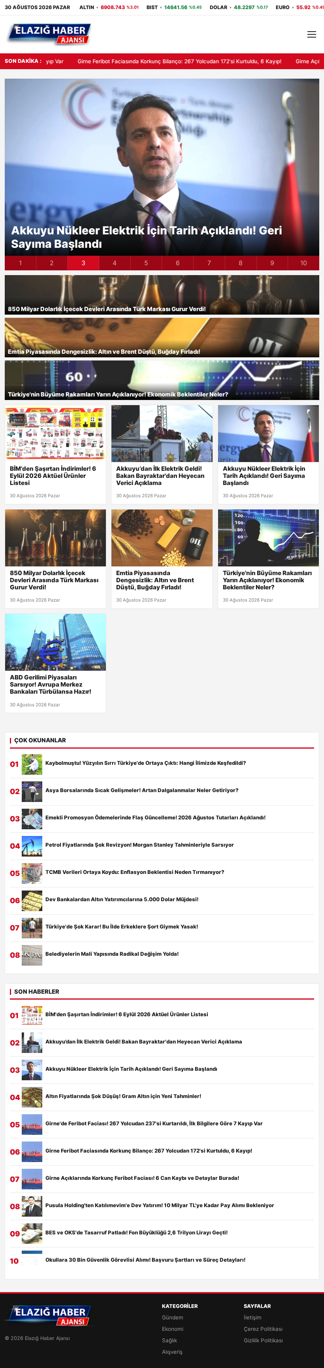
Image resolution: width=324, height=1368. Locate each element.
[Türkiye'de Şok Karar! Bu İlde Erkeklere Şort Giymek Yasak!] (32, 928)
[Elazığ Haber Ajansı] (49, 34)
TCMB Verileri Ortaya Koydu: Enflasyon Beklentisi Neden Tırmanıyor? (134, 872)
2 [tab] (52, 263)
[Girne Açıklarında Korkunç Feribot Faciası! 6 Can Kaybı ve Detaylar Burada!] (32, 1179)
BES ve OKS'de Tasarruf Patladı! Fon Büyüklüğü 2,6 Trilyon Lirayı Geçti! (136, 1233)
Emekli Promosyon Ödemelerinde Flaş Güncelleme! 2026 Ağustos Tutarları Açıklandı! (155, 818)
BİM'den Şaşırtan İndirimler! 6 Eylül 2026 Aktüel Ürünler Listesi (53, 476)
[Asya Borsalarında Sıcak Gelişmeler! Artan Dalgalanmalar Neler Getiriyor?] (32, 791)
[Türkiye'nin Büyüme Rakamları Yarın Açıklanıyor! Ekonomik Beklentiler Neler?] (268, 537)
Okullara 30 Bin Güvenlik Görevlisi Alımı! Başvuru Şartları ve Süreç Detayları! (145, 1260)
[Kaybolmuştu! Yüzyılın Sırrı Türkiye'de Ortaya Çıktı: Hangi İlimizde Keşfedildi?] (32, 764)
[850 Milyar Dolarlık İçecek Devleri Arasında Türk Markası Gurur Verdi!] (55, 537)
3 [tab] (83, 263)
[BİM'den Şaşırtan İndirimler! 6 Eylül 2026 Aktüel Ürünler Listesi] (55, 433)
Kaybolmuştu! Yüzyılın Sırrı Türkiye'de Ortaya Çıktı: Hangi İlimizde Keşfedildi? (145, 763)
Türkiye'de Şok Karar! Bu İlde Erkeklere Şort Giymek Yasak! (121, 927)
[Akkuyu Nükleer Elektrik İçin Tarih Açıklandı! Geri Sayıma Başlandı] (268, 433)
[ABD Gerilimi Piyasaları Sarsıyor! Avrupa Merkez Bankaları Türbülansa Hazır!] (55, 642)
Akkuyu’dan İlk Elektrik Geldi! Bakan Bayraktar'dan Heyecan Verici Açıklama (160, 476)
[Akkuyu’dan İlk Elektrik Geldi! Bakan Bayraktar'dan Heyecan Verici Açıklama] (161, 433)
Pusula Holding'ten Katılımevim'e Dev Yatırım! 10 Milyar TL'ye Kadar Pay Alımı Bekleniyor (159, 1205)
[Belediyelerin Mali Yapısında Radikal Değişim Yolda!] (32, 955)
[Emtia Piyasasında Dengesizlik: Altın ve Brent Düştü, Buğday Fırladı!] (161, 537)
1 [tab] (20, 263)
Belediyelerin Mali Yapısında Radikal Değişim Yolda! (112, 954)
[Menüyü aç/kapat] (311, 34)
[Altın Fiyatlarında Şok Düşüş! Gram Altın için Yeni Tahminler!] (32, 1097)
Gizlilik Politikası (263, 1340)
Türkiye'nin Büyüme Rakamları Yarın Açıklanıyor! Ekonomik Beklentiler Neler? (118, 394)
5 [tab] (146, 263)
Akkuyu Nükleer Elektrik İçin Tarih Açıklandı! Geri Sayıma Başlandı (146, 237)
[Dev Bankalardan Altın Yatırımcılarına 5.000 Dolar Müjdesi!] (32, 901)
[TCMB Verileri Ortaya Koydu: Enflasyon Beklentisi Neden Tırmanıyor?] (32, 873)
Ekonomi (172, 1329)
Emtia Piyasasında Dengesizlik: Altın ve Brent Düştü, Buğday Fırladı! (104, 352)
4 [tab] (115, 263)
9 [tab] (272, 263)
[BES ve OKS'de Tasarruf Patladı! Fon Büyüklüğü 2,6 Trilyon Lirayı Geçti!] (32, 1233)
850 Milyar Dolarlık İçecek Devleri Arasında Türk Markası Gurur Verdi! (107, 309)
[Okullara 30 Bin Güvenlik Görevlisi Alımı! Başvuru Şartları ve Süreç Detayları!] (32, 1261)
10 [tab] (303, 263)
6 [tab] (178, 263)
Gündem (172, 1317)
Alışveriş (172, 1352)
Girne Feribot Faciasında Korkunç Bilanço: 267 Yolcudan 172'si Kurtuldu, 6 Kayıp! (126, 61)
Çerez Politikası (263, 1329)
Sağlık (169, 1340)
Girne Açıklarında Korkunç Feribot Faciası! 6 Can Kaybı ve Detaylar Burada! (142, 1178)
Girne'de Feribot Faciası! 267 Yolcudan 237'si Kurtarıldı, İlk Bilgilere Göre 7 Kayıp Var (154, 1123)
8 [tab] (241, 263)
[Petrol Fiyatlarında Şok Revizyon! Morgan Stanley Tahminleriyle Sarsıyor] (32, 846)
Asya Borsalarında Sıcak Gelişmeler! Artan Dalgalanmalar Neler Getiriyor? (142, 790)
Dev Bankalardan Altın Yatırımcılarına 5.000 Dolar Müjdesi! (121, 899)
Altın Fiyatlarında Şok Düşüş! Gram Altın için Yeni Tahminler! (123, 1096)
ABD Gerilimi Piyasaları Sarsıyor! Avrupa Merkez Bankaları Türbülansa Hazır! (50, 684)
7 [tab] (209, 263)
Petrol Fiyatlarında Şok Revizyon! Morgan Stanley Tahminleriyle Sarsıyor (139, 845)
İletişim (253, 1317)
